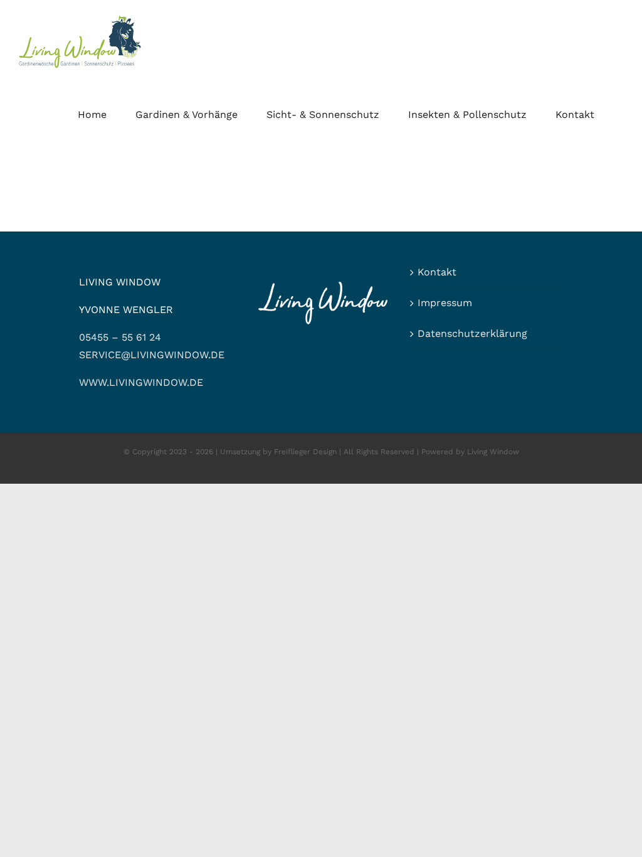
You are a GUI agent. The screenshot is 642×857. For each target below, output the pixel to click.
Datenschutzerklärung (472, 333)
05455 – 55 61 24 (120, 337)
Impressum (445, 303)
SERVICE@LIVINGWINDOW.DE (151, 355)
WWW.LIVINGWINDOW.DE (141, 382)
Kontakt (437, 272)
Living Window (493, 451)
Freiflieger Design (305, 451)
